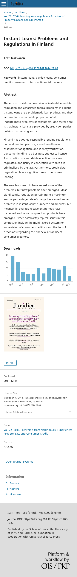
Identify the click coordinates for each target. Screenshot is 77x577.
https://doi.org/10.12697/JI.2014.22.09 (34, 68)
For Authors (12, 488)
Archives (20, 12)
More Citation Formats (19, 412)
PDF (11, 363)
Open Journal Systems (19, 461)
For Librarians (13, 494)
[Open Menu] (3, 3)
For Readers (12, 483)
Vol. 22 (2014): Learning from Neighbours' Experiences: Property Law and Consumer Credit (34, 17)
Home (7, 12)
